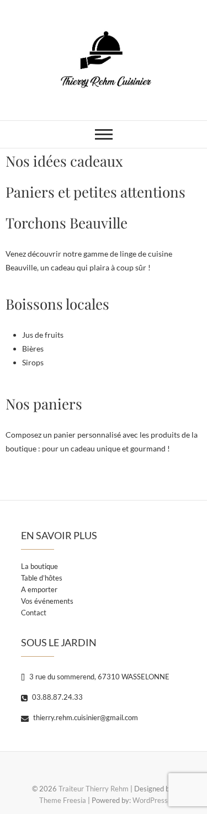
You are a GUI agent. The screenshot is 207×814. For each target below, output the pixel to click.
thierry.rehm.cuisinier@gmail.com (84, 717)
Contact (33, 612)
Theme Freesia (62, 800)
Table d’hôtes (41, 577)
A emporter (39, 589)
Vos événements (47, 601)
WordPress (150, 800)
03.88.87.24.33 (56, 697)
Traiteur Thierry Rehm (94, 788)
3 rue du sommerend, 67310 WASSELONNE (98, 676)
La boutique (39, 566)
